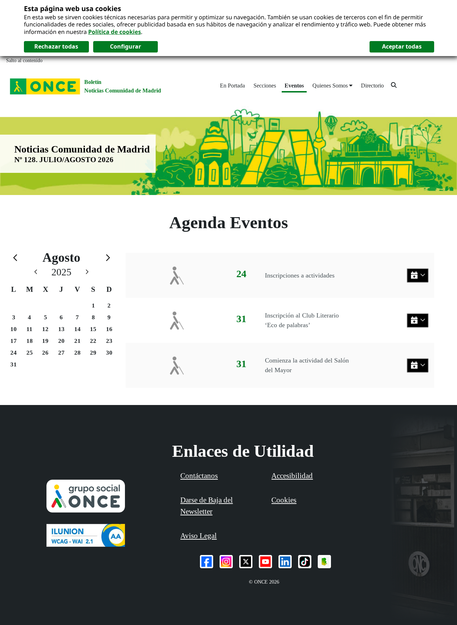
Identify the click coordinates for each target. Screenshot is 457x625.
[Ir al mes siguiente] (108, 257)
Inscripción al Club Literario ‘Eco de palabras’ (302, 320)
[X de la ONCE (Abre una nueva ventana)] (245, 561)
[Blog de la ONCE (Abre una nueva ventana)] (324, 561)
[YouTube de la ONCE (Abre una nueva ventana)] (265, 561)
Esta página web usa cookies (72, 8)
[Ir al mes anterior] (15, 257)
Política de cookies (114, 31)
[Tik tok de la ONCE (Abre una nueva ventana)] (304, 561)
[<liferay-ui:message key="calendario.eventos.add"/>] (417, 275)
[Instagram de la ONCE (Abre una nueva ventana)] (226, 561)
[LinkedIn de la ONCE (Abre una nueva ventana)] (285, 561)
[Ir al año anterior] (35, 272)
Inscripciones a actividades (300, 275)
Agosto (61, 257)
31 (13, 364)
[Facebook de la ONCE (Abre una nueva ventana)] (206, 561)
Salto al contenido (24, 60)
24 (13, 352)
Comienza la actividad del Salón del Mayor (307, 365)
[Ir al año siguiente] (87, 272)
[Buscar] (394, 85)
